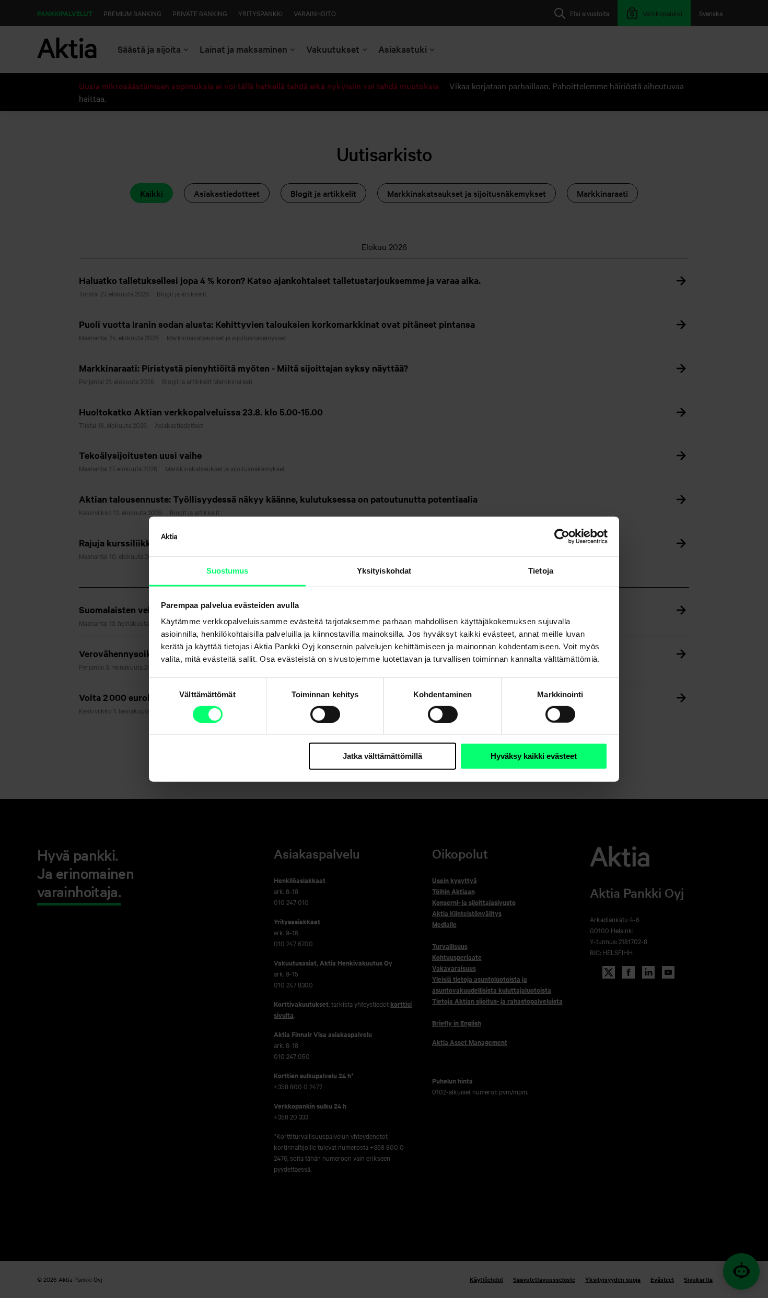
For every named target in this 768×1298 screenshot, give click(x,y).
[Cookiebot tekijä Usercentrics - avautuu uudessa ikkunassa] (562, 536)
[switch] (325, 714)
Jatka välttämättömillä (382, 756)
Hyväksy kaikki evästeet (534, 756)
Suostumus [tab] (227, 570)
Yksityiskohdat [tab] (384, 570)
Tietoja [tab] (540, 570)
